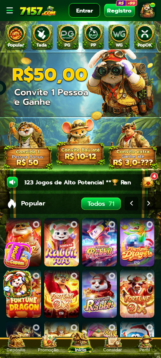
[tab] (16, 37)
